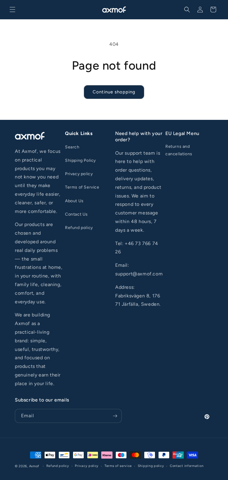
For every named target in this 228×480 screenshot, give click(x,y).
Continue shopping (114, 92)
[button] (12, 9)
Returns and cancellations (178, 150)
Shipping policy (151, 466)
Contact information (186, 466)
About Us (74, 200)
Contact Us (76, 214)
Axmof (34, 466)
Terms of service (118, 466)
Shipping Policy (80, 160)
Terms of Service (82, 187)
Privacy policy (79, 173)
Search (72, 147)
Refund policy (79, 227)
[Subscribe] (114, 416)
